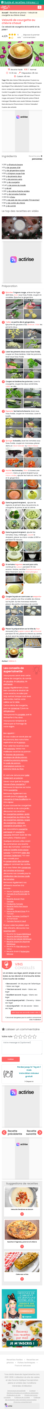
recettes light (9, 931)
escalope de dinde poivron (15, 757)
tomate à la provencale (17, 894)
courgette (12, 790)
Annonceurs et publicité (16, 1391)
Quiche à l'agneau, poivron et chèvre (22, 1242)
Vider (37, 324)
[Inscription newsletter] (22, 1333)
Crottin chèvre (21, 92)
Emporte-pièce (28, 98)
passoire (9, 473)
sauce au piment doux (16, 911)
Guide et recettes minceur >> (21, 2)
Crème (27, 104)
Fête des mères (12, 80)
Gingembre (36, 92)
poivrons (11, 748)
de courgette (14, 182)
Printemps (31, 83)
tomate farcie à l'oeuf (16, 921)
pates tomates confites (17, 916)
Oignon (4, 95)
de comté (11, 206)
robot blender (18, 446)
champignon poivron (13, 766)
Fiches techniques (26, 1362)
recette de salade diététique (19, 939)
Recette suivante (31, 1132)
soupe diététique (23, 934)
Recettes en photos (18, 13)
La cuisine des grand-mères (23, 89)
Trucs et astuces (23, 1365)
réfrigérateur (9, 711)
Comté (4, 92)
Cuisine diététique (29, 86)
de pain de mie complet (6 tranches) (24, 200)
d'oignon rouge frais (16, 173)
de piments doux (15, 176)
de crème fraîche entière (19, 191)
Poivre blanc (18, 104)
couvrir (30, 535)
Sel (36, 89)
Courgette (11, 92)
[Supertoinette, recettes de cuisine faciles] (5, 7)
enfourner (37, 631)
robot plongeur (31, 572)
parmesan (8, 684)
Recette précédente (15, 1132)
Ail (39, 89)
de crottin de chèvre (16, 203)
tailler (8, 386)
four (38, 629)
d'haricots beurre (15, 164)
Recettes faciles (15, 1359)
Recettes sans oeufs (17, 101)
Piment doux (29, 95)
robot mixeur (32, 446)
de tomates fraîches (17, 194)
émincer (30, 324)
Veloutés (34, 104)
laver (16, 295)
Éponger (9, 441)
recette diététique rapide (18, 936)
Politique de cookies (22, 1397)
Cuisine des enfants (9, 107)
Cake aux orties (22, 1274)
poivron (22, 742)
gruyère (9, 681)
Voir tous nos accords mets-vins (25, 1012)
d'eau (12, 197)
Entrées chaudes (32, 101)
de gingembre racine (16, 170)
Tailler (8, 322)
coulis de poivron (13, 763)
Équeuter (9, 411)
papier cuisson (24, 631)
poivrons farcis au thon (14, 769)
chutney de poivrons (15, 754)
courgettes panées (15, 814)
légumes (19, 564)
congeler (21, 714)
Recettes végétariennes (14, 83)
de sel (8, 188)
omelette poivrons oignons (15, 760)
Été (25, 83)
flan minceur (21, 946)
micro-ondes (11, 475)
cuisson (19, 567)
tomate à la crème (20, 891)
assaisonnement (34, 569)
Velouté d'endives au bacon (22, 1209)
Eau (29, 92)
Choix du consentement (22, 1402)
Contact (32, 1391)
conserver (15, 708)
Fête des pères (24, 80)
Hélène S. (12, 661)
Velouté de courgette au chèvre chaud (19, 14)
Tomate (18, 98)
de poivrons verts (15, 179)
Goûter (7, 687)
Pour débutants (16, 86)
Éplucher (9, 292)
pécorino (20, 681)
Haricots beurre (7, 104)
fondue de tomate (15, 904)
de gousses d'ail (13, 167)
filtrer (25, 470)
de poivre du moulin (17, 185)
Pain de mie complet (15, 95)
